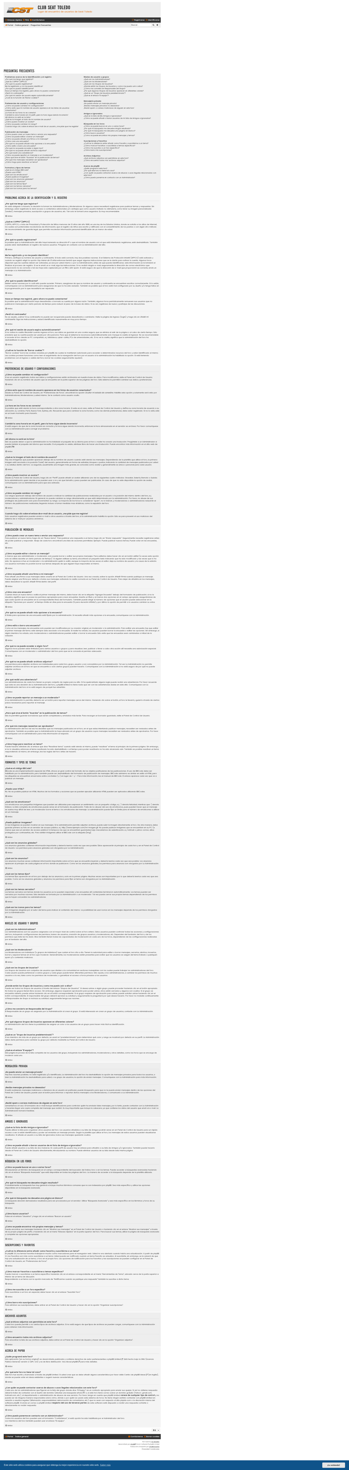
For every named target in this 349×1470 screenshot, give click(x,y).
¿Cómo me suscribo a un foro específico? (102, 148)
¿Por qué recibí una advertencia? (19, 153)
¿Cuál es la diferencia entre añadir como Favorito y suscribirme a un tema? (116, 143)
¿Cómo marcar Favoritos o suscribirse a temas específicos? (109, 146)
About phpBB (72, 1362)
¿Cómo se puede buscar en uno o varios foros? (104, 126)
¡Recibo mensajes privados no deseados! (102, 106)
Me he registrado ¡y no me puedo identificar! (24, 86)
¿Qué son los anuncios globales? (19, 179)
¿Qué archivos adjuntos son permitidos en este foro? (106, 158)
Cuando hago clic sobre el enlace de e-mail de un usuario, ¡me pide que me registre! (42, 126)
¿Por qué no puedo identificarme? (19, 88)
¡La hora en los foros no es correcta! (20, 113)
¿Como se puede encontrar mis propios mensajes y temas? (109, 135)
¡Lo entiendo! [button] (333, 1465)
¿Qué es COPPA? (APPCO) (16, 82)
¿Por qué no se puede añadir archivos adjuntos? (26, 150)
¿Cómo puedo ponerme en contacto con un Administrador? (109, 177)
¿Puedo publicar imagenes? (17, 177)
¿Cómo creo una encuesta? (17, 141)
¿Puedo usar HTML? (13, 172)
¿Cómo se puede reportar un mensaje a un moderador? (29, 155)
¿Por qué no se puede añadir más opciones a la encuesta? (30, 144)
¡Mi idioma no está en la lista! (18, 117)
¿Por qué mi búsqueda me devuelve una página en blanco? (109, 131)
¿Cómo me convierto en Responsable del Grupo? (104, 88)
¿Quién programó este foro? (95, 168)
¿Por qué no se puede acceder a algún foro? (24, 148)
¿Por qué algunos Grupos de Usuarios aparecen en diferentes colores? (114, 91)
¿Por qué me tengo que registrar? (19, 79)
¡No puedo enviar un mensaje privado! (100, 103)
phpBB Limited (114, 1359)
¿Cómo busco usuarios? (94, 133)
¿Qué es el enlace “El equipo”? (96, 95)
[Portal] (20, 10)
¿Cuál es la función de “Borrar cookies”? (22, 98)
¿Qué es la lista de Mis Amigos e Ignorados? (103, 116)
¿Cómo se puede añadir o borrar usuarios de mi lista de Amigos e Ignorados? (117, 118)
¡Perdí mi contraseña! (14, 93)
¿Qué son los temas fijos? (16, 184)
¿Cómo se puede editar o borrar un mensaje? (24, 137)
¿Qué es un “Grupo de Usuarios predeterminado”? (105, 93)
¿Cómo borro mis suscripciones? (98, 150)
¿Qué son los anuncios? (15, 181)
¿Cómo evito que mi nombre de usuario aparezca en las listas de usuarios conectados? (37, 109)
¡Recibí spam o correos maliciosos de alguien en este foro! (109, 108)
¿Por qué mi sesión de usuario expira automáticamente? (29, 95)
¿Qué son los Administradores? (97, 79)
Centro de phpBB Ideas (134, 1375)
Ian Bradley (155, 1442)
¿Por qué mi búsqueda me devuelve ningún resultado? (107, 128)
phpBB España (154, 1447)
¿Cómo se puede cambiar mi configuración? (24, 106)
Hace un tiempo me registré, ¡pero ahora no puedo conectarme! (32, 91)
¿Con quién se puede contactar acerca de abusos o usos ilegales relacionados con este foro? (120, 174)
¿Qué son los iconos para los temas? (21, 188)
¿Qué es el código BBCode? (17, 170)
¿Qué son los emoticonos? (16, 175)
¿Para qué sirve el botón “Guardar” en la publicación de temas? (32, 157)
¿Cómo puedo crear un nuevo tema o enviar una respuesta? (31, 134)
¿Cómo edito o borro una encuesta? (20, 146)
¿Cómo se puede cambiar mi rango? (21, 124)
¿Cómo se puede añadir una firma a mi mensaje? (26, 139)
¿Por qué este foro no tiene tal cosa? (99, 171)
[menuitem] (26, 20)
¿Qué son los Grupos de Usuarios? (98, 84)
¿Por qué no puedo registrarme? (18, 84)
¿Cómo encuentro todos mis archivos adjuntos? (104, 160)
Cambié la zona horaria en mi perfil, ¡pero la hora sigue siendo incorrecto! (36, 115)
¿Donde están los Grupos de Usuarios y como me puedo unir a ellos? (113, 86)
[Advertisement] (82, 47)
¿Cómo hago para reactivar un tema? (21, 162)
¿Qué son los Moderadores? (95, 82)
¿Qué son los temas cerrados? (18, 186)
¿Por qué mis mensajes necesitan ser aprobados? (26, 160)
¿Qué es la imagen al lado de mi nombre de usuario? (28, 119)
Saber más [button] (105, 1465)
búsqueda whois (74, 1393)
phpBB (8, 447)
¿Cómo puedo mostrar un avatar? (19, 122)
